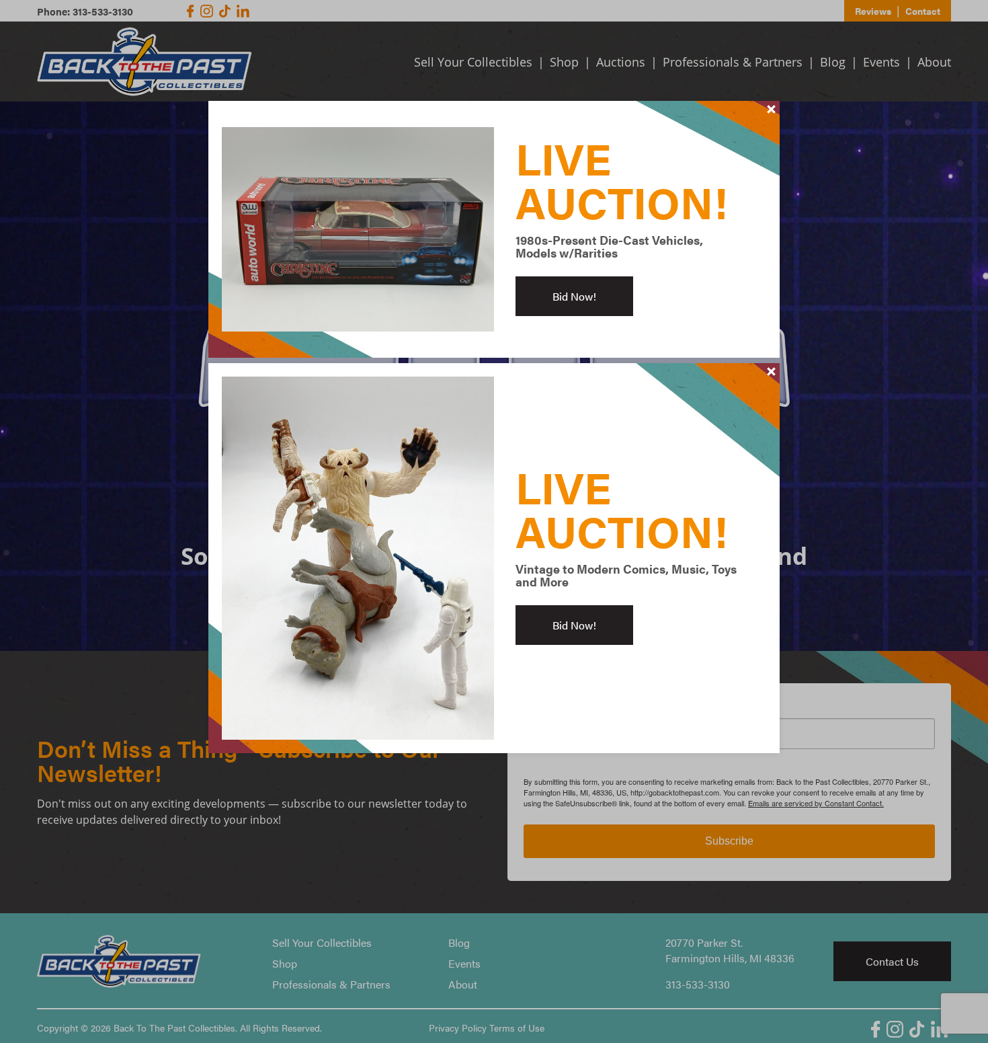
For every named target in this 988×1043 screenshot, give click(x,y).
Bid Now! (574, 296)
